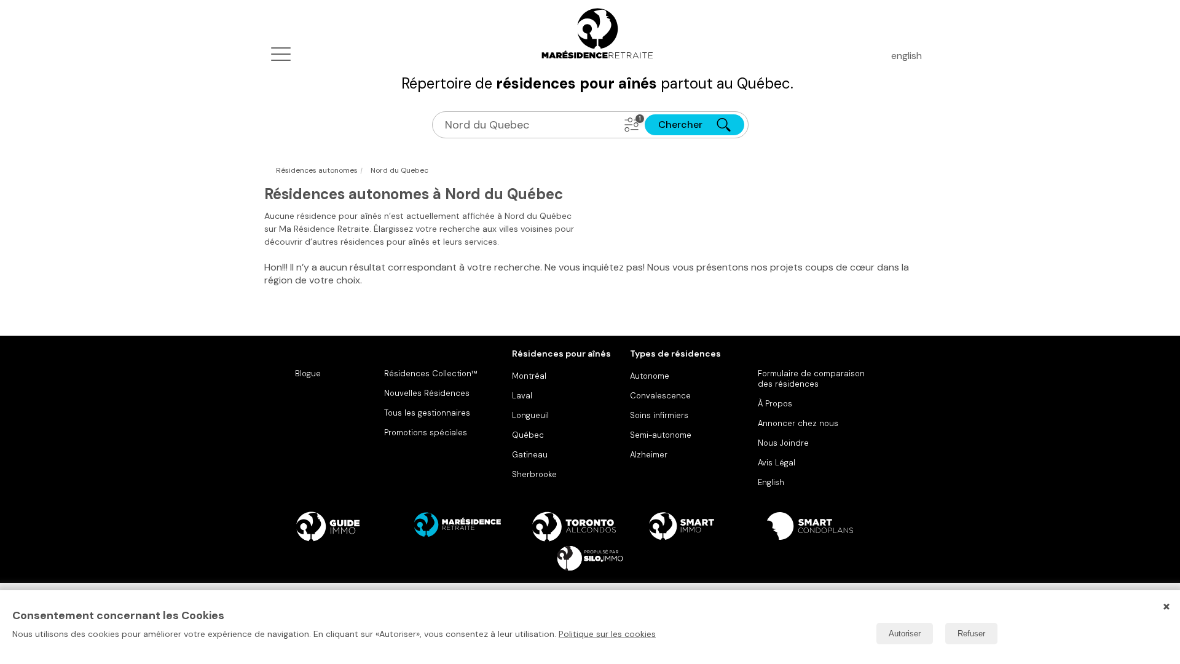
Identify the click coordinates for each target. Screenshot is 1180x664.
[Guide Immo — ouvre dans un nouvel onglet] (354, 526)
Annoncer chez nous (798, 423)
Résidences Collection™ (431, 373)
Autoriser (905, 633)
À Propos (775, 403)
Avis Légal (776, 462)
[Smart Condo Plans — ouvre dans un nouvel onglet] (826, 526)
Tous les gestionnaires (427, 413)
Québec (528, 435)
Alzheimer (648, 454)
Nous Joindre (783, 443)
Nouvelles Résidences (427, 393)
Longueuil (530, 415)
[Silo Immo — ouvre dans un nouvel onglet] (590, 558)
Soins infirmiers (659, 415)
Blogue (308, 373)
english (906, 55)
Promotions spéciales (425, 432)
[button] (631, 124)
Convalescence (660, 395)
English (771, 482)
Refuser (971, 633)
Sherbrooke (534, 474)
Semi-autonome (660, 435)
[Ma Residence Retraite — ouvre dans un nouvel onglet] (472, 526)
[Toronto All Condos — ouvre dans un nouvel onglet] (590, 526)
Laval (522, 395)
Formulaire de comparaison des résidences (811, 378)
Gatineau (530, 454)
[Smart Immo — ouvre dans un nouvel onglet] (708, 526)
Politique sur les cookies (607, 633)
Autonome (649, 376)
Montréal (529, 376)
